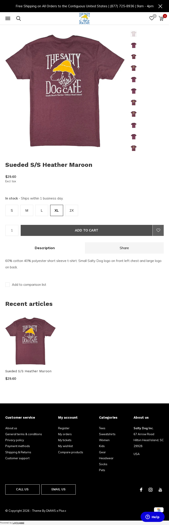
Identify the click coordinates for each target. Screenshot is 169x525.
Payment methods (17, 446)
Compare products (70, 452)
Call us (22, 489)
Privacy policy (14, 440)
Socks (103, 464)
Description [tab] (45, 248)
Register (64, 428)
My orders (65, 434)
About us (11, 428)
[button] (8, 18)
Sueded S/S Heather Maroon (28, 371)
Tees (102, 428)
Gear (102, 452)
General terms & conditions (23, 434)
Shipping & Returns (18, 452)
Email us (58, 489)
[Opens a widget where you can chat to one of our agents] (152, 517)
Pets (102, 470)
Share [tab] (124, 248)
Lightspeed (18, 522)
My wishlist (65, 446)
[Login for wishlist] (158, 230)
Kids (102, 446)
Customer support (17, 458)
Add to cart (86, 230)
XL (57, 210)
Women (104, 440)
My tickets (65, 440)
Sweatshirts (107, 434)
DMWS (51, 510)
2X (72, 210)
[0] (161, 18)
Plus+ (62, 510)
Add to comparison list (29, 284)
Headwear (106, 458)
